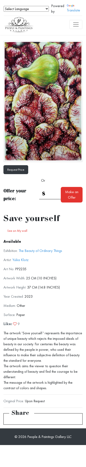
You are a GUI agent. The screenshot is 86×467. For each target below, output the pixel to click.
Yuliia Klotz (20, 259)
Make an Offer (71, 194)
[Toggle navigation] (75, 24)
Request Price (15, 169)
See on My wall (17, 231)
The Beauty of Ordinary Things (40, 250)
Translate (73, 10)
